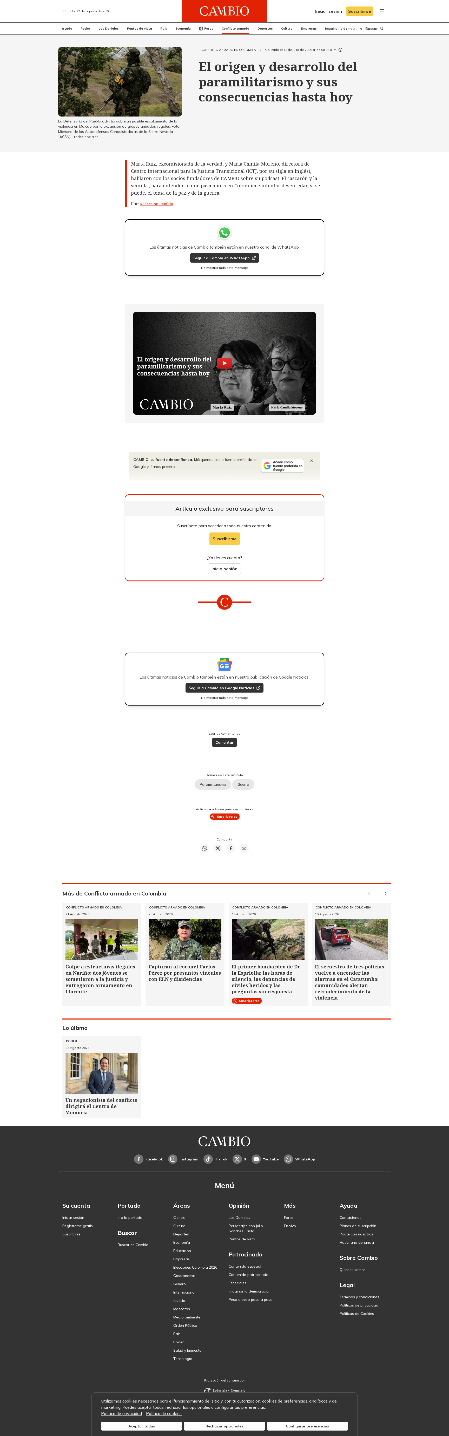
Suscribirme (225, 538)
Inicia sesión (224, 568)
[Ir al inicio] (224, 11)
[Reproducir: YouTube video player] (224, 363)
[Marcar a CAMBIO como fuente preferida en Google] (282, 466)
